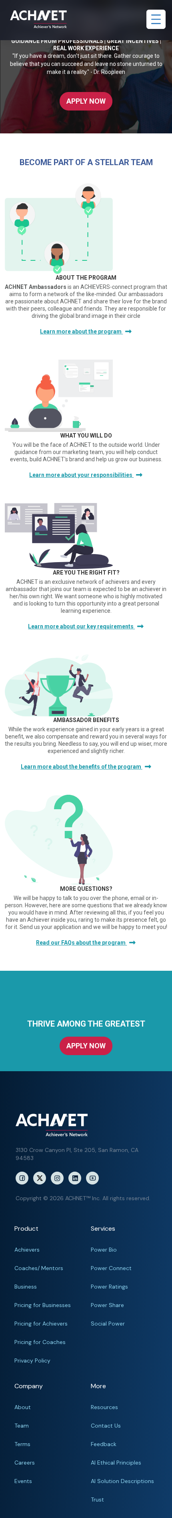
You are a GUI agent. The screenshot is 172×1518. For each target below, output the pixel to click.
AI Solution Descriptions (122, 1481)
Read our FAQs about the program (81, 942)
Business (25, 1286)
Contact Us (106, 1425)
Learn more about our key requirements (81, 626)
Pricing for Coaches (40, 1342)
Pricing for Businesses (42, 1305)
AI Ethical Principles (116, 1462)
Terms (22, 1444)
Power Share (107, 1305)
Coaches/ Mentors (38, 1268)
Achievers (27, 1249)
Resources (104, 1407)
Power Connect (111, 1268)
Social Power (108, 1323)
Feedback (103, 1444)
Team (21, 1425)
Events (23, 1481)
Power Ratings (109, 1286)
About (22, 1407)
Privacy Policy (32, 1360)
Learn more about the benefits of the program (81, 766)
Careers (24, 1462)
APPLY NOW (86, 101)
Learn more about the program (81, 331)
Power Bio (104, 1249)
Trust (97, 1499)
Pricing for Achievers (41, 1323)
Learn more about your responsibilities (81, 475)
